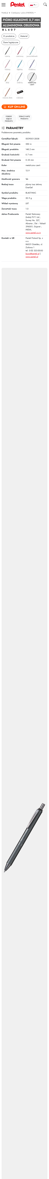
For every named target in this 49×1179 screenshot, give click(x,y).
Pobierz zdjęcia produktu (9, 118)
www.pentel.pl (32, 256)
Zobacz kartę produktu (24, 117)
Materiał (23, 36)
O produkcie (8, 36)
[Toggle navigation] (3, 4)
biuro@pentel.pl (32, 253)
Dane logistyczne (10, 42)
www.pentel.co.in (33, 232)
